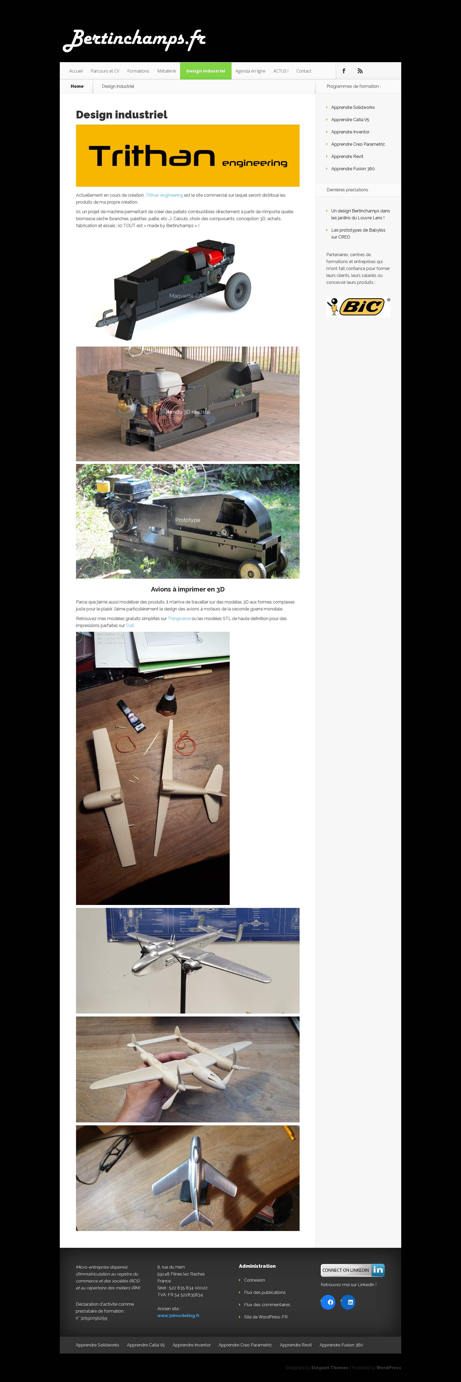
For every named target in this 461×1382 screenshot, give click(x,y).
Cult (130, 625)
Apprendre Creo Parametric (358, 144)
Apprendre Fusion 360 (353, 168)
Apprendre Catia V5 (350, 119)
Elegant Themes (329, 1367)
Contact (303, 71)
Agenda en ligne (250, 71)
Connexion (254, 1280)
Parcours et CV (105, 71)
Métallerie (166, 71)
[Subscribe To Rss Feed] (360, 71)
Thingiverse (179, 618)
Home (77, 86)
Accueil (76, 71)
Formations (138, 71)
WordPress (388, 1367)
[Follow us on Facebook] (344, 71)
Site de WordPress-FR (266, 1317)
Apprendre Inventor (350, 131)
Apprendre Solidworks (353, 107)
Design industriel (205, 71)
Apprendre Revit (347, 156)
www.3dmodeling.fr (178, 1315)
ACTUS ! (280, 71)
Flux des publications (265, 1292)
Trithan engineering (164, 195)
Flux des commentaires (267, 1304)
